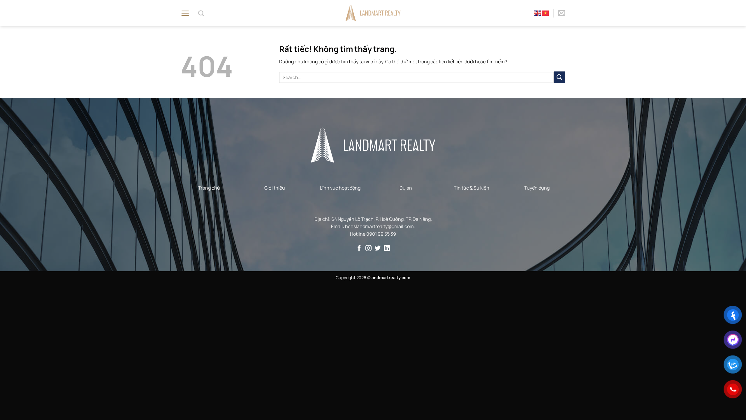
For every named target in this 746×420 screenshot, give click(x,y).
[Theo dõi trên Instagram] (368, 248)
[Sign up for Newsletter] (561, 13)
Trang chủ (209, 188)
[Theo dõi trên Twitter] (377, 248)
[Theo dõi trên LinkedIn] (387, 248)
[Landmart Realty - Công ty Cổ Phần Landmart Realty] (373, 13)
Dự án (406, 188)
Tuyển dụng (537, 188)
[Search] (201, 13)
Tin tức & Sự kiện (471, 188)
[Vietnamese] (545, 12)
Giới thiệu (274, 188)
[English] (538, 12)
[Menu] (185, 13)
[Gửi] (559, 77)
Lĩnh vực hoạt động (340, 188)
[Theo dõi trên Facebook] (359, 248)
